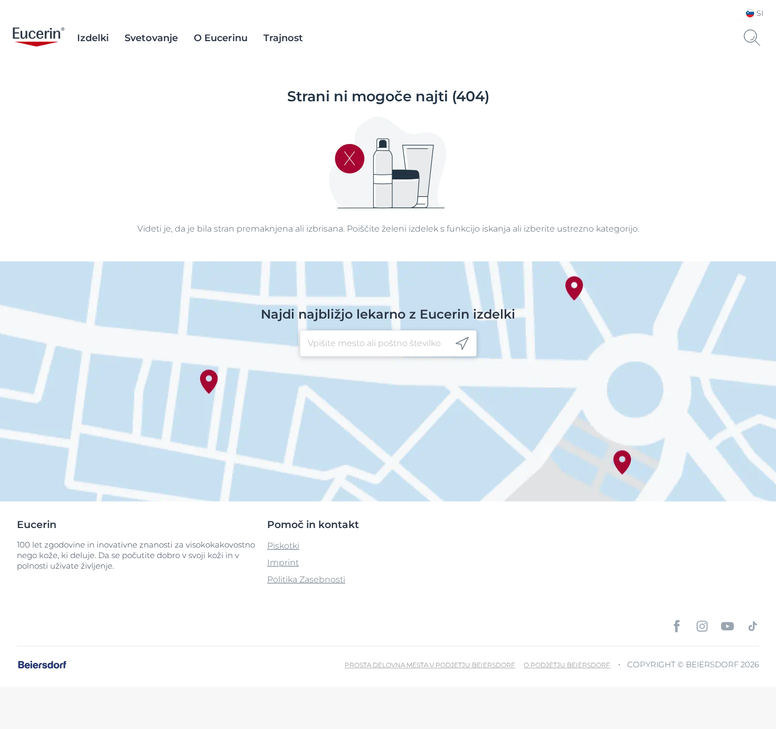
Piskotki (283, 546)
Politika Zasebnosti (306, 579)
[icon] (462, 343)
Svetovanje (151, 38)
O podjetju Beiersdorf (567, 665)
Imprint (283, 563)
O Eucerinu (221, 38)
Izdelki (93, 38)
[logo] (38, 38)
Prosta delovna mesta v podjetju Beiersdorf (430, 665)
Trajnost (283, 38)
